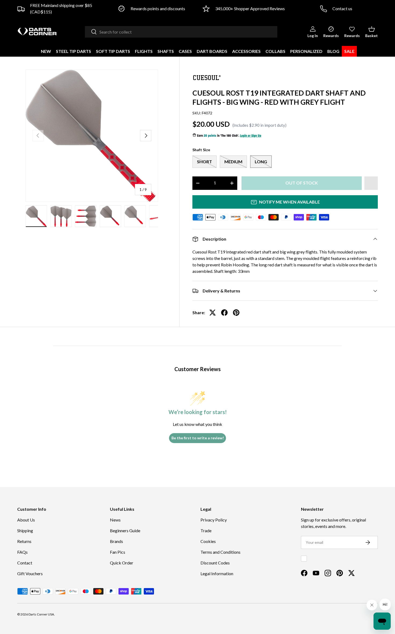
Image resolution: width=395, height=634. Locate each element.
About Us (26, 519)
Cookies (208, 541)
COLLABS (275, 51)
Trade (205, 530)
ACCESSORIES (246, 51)
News (115, 519)
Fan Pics (117, 552)
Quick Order (121, 562)
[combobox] (181, 32)
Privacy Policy (213, 519)
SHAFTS (165, 51)
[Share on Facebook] (224, 312)
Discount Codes (215, 562)
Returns (24, 541)
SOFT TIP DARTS (113, 51)
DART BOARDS (212, 51)
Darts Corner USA (41, 614)
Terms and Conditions (220, 552)
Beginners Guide (125, 530)
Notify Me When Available (289, 201)
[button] (371, 32)
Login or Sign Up (250, 135)
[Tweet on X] (212, 312)
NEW (46, 51)
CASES (185, 51)
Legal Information (216, 573)
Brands (116, 541)
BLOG (333, 51)
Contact (24, 562)
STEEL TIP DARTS (73, 51)
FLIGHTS (144, 51)
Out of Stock (301, 182)
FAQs (22, 552)
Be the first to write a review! (197, 438)
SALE (349, 51)
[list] (92, 136)
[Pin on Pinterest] (236, 312)
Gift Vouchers (30, 573)
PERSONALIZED (306, 51)
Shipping (25, 530)
